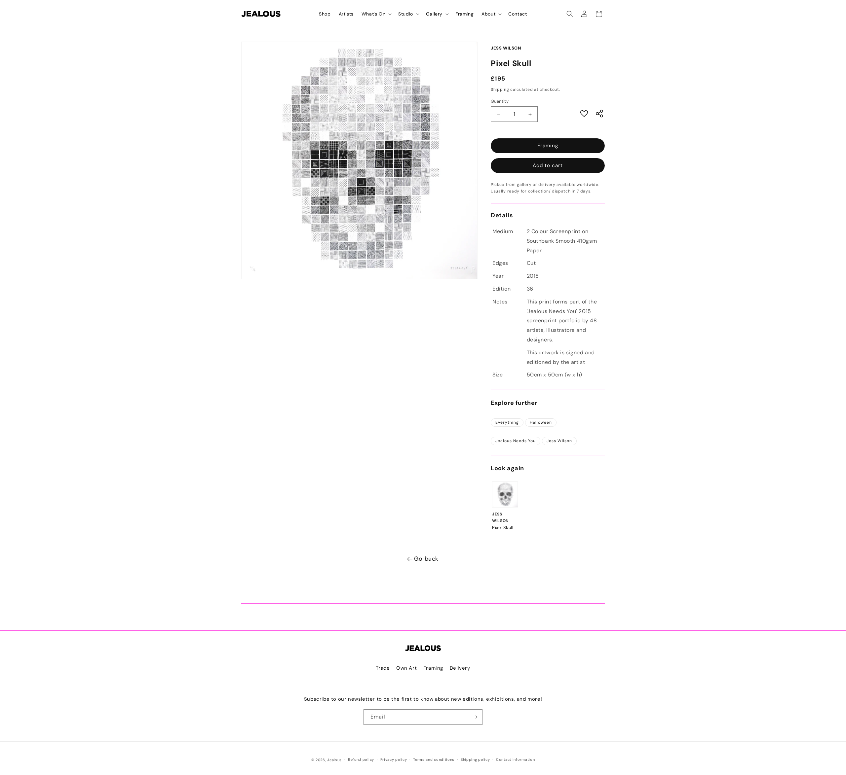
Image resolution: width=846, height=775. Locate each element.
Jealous (334, 759)
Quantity (500, 101)
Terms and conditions (433, 759)
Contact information (515, 759)
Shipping (500, 89)
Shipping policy (475, 759)
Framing (547, 145)
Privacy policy (393, 759)
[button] (376, 14)
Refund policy (361, 759)
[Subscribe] (475, 717)
